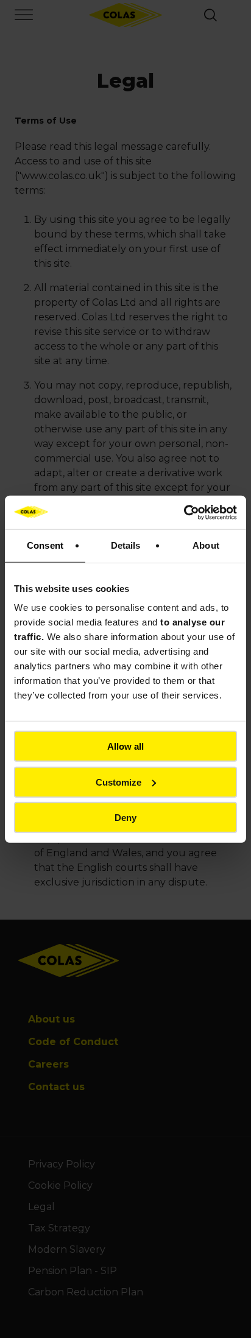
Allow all (125, 746)
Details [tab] (126, 545)
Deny (125, 817)
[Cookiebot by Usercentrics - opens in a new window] (183, 512)
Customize (118, 781)
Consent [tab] (45, 545)
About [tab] (206, 545)
